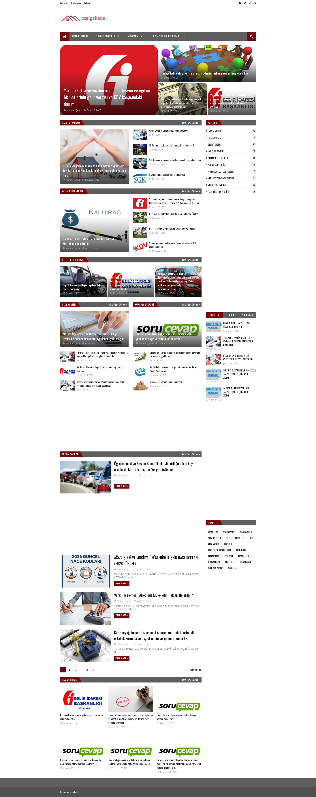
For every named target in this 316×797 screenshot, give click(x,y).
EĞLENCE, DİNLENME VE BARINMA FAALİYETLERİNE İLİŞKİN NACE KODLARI (237, 391)
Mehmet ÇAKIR (124, 475)
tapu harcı (232, 567)
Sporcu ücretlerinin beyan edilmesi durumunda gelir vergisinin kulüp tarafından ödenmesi (100, 383)
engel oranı (230, 561)
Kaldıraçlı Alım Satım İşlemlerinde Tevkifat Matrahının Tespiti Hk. (88, 241)
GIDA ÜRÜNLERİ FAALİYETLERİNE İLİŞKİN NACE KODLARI (237, 325)
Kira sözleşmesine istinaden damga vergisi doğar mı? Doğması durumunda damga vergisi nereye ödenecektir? (179, 763)
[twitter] (245, 3)
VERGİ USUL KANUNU (231, 185)
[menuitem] (64, 36)
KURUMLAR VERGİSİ (231, 165)
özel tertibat (213, 555)
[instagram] (250, 3)
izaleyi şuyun (245, 561)
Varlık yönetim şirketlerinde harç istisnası (168, 131)
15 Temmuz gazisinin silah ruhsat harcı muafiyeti (171, 145)
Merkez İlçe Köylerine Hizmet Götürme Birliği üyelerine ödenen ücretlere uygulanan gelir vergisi (93, 336)
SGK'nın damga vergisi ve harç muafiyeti (167, 174)
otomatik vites (229, 531)
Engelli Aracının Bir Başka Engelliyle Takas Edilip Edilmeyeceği (82, 287)
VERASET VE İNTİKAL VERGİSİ (231, 178)
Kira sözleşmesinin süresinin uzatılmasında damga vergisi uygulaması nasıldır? (80, 762)
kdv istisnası (241, 549)
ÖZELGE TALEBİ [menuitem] (80, 36)
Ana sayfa (64, 2)
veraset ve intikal (233, 537)
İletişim (87, 2)
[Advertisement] (189, 20)
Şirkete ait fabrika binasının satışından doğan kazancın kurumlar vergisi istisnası (175, 354)
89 (86, 669)
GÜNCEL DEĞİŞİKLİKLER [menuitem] (107, 36)
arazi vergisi (213, 543)
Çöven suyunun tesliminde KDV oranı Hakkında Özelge (173, 214)
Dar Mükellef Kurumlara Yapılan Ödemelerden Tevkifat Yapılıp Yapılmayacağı (174, 369)
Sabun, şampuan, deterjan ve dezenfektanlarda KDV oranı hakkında (172, 245)
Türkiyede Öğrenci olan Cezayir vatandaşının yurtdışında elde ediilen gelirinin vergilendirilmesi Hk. (102, 354)
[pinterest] (254, 3)
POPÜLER (214, 315)
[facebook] (240, 3)
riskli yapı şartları (215, 567)
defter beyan (243, 555)
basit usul (228, 543)
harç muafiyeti (214, 537)
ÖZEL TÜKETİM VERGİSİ (231, 192)
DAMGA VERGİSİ (231, 131)
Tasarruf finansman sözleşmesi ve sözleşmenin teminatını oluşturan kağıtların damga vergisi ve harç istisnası (130, 718)
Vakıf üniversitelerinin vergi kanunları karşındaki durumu (175, 160)
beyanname (213, 531)
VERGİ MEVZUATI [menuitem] (136, 36)
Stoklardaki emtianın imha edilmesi (166, 382)
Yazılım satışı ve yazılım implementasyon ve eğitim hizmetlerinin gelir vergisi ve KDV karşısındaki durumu (107, 97)
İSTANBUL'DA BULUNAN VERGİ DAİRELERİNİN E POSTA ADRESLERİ (238, 357)
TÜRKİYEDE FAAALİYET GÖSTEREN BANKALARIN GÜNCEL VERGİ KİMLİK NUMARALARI (238, 341)
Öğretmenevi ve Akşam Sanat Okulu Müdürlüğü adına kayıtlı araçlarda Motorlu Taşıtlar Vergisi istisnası (155, 466)
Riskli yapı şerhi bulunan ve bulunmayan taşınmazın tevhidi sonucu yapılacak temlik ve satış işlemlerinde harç (94, 171)
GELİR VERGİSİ (231, 144)
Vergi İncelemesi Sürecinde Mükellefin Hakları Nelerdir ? (153, 595)
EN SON (230, 315)
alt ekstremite (246, 531)
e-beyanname (214, 561)
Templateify (74, 792)
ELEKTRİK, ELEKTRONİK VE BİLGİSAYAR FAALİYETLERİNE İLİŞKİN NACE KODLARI (239, 374)
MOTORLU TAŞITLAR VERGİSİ (231, 171)
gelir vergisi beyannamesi (219, 549)
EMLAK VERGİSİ (231, 138)
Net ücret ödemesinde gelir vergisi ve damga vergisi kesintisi (100, 369)
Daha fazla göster (190, 123)
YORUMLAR (247, 315)
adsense (249, 537)
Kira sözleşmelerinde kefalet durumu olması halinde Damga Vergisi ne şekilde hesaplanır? (129, 762)
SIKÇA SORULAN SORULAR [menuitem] (166, 36)
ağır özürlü (228, 555)
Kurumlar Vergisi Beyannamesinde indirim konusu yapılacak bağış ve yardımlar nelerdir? (165, 336)
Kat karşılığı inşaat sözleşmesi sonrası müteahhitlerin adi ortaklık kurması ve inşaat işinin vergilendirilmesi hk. (154, 635)
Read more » (122, 486)
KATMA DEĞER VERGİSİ (231, 158)
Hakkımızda (76, 2)
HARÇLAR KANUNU (231, 151)
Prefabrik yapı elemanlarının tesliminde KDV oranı (172, 228)
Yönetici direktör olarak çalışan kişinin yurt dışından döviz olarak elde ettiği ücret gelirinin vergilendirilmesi (181, 103)
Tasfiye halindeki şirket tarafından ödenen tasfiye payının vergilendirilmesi (206, 73)
